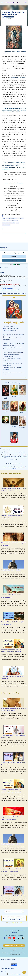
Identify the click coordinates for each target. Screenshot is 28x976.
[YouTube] (14, 938)
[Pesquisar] (26, 2)
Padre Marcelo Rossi (7, 288)
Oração (13, 222)
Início (5, 930)
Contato (21, 930)
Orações (16, 930)
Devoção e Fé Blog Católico (11, 2)
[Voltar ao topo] (24, 972)
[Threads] (22, 938)
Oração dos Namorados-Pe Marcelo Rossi (13, 896)
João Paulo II (15, 220)
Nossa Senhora (5, 222)
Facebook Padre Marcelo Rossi (10, 290)
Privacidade (14, 932)
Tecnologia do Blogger (15, 974)
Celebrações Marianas (12, 218)
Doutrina (21, 218)
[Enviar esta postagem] (2, 216)
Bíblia (3, 218)
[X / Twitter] (18, 938)
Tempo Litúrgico (6, 225)
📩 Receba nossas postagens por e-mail (14, 945)
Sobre (10, 930)
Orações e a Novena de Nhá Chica (11, 570)
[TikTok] (14, 941)
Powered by (10, 264)
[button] (2, 22)
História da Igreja (6, 220)
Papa (17, 222)
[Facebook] (5, 938)
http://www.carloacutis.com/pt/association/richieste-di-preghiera (14, 467)
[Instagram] (9, 938)
